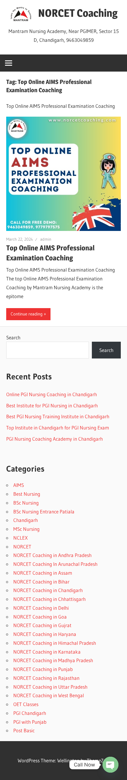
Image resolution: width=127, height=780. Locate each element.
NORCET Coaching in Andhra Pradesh (52, 555)
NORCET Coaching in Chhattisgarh (49, 599)
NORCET (22, 546)
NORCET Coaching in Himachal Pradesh (54, 643)
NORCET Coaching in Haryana (44, 634)
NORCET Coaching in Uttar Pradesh (50, 687)
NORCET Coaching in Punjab (43, 669)
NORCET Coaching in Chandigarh (48, 590)
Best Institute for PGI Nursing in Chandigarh (52, 405)
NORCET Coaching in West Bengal (48, 695)
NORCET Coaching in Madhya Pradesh (53, 660)
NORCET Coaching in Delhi (41, 608)
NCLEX (20, 538)
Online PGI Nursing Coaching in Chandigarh (51, 394)
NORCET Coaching (78, 12)
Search (13, 337)
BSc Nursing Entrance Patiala (43, 511)
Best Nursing (26, 494)
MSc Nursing (26, 529)
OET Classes (25, 704)
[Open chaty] (110, 765)
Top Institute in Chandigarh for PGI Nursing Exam (57, 427)
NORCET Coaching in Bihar (41, 582)
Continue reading (27, 314)
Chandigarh (25, 520)
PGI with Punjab (29, 722)
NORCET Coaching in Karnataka (47, 652)
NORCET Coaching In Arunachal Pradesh (55, 564)
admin (45, 239)
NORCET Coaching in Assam (42, 573)
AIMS (18, 485)
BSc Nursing (26, 503)
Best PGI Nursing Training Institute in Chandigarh (57, 416)
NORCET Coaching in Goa (40, 617)
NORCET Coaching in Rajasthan (46, 678)
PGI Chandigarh (29, 713)
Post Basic (24, 730)
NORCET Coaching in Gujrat (42, 625)
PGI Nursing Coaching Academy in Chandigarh (54, 439)
